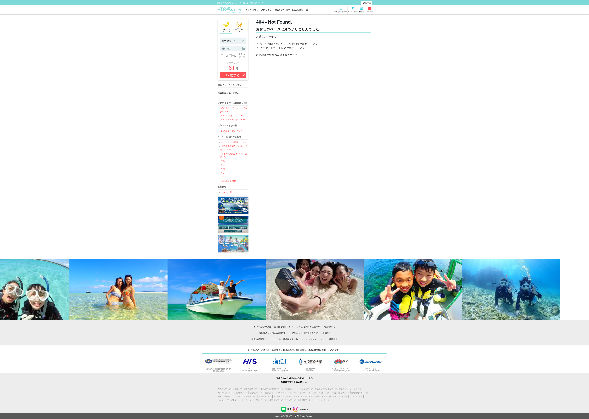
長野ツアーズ (290, 400)
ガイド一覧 (226, 192)
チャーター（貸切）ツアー (234, 142)
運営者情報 (329, 326)
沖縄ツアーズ (323, 392)
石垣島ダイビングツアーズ (326, 389)
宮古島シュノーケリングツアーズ (278, 392)
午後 (223, 168)
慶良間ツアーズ (250, 396)
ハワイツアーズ (356, 396)
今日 (226, 55)
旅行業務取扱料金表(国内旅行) (273, 332)
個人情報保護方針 (260, 339)
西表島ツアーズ (224, 389)
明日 (234, 55)
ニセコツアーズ (322, 400)
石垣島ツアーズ (254, 389)
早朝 (223, 160)
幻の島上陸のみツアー (232, 115)
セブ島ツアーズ (259, 400)
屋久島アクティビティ (338, 396)
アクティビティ (252, 10)
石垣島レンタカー (229, 180)
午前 (223, 164)
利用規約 (325, 332)
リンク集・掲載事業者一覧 (285, 339)
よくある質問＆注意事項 (308, 326)
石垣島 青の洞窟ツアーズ (272, 389)
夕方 (223, 176)
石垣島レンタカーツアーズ (350, 389)
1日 (222, 172)
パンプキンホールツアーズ (305, 392)
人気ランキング (266, 10)
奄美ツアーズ (321, 396)
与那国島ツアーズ (240, 392)
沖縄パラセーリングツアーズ (230, 396)
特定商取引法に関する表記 (305, 332)
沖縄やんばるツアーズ (340, 392)
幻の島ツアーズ (224, 392)
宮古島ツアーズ (255, 392)
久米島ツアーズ (307, 396)
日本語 (368, 2)
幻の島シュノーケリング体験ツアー (233, 109)
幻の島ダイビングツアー (233, 119)
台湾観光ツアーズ (275, 400)
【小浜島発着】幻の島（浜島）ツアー (233, 155)
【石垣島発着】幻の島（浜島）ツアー (233, 147)
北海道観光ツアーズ (306, 400)
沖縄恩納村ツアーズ (359, 392)
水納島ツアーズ (265, 396)
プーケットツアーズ (243, 400)
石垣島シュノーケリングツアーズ (299, 389)
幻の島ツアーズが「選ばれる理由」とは (291, 10)
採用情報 (333, 339)
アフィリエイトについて (313, 339)
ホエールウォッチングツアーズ (286, 396)
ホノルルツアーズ (225, 400)
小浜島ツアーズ (239, 389)
